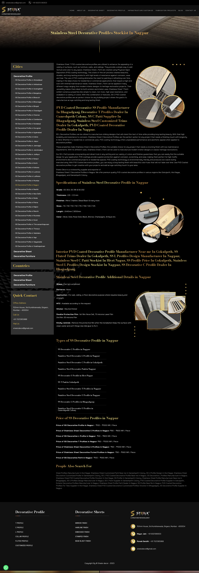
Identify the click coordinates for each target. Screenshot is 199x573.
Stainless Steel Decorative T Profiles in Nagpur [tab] (79, 388)
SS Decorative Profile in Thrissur (27, 229)
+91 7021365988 (20, 319)
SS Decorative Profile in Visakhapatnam (30, 246)
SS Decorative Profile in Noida (26, 198)
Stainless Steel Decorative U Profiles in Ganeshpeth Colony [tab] (75, 409)
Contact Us (191, 10)
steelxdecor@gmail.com (23, 328)
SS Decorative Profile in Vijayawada (28, 242)
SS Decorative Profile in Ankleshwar (28, 84)
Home (72, 10)
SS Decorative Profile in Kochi (26, 163)
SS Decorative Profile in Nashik (26, 189)
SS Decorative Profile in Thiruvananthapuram (32, 224)
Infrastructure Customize (140, 10)
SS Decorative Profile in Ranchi (27, 211)
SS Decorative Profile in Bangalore (28, 93)
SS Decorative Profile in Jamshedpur (29, 150)
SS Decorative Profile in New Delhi (28, 194)
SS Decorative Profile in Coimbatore (28, 119)
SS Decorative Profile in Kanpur (27, 159)
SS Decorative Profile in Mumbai (27, 181)
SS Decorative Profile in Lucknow (27, 172)
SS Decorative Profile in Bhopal (27, 106)
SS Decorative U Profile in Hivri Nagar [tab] (75, 375)
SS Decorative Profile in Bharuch (27, 97)
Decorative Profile (116, 10)
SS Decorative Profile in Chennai (27, 115)
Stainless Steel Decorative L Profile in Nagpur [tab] (79, 356)
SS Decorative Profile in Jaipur (26, 141)
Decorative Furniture (24, 256)
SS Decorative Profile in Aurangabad (28, 89)
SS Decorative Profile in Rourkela (27, 216)
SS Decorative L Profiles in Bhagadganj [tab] (76, 401)
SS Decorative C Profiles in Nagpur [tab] (74, 349)
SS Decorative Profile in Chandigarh (28, 111)
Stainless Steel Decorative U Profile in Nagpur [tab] (79, 395)
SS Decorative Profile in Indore (26, 137)
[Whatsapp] (5, 567)
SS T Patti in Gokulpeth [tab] (68, 382)
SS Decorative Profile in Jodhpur (27, 154)
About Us (81, 10)
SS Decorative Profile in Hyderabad (28, 132)
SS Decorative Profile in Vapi (26, 237)
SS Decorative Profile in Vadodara (28, 233)
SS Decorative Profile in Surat (26, 220)
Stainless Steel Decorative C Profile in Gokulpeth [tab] (80, 362)
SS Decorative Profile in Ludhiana (27, 176)
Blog (181, 10)
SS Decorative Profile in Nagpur (27, 185)
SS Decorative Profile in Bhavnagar (28, 102)
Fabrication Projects (166, 10)
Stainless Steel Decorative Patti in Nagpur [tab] (77, 369)
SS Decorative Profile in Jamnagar (28, 146)
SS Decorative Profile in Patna (26, 202)
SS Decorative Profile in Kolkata (27, 167)
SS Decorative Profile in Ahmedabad (28, 80)
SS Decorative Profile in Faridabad (28, 124)
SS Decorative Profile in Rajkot (26, 207)
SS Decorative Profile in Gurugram (28, 128)
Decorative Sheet (96, 10)
